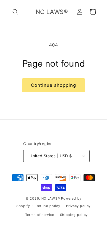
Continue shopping (53, 85)
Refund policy (48, 206)
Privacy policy (78, 206)
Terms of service (39, 215)
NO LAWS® (51, 198)
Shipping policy (74, 215)
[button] (15, 11)
